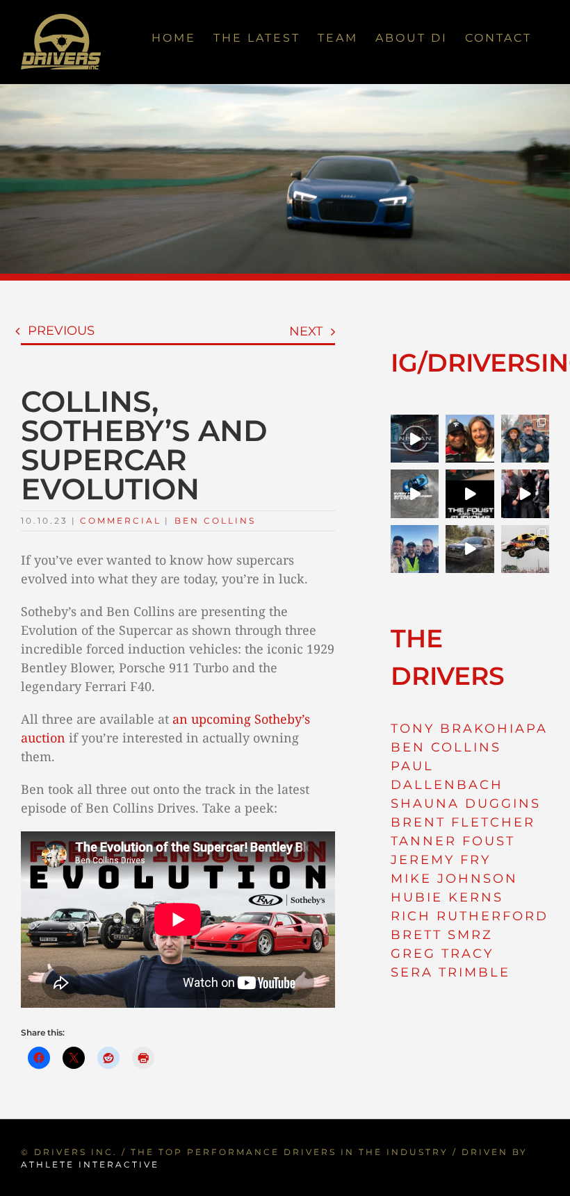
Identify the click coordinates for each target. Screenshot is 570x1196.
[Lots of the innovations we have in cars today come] (470, 493)
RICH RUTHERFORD (469, 916)
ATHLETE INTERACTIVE (90, 1164)
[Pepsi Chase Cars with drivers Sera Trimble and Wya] (415, 493)
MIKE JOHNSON (454, 878)
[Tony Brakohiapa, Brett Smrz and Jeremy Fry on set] (415, 549)
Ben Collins (215, 520)
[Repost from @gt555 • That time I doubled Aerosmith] (470, 439)
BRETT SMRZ (442, 934)
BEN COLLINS (446, 747)
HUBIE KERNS (447, 897)
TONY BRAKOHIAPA (469, 728)
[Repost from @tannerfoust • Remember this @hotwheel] (525, 549)
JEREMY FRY (441, 859)
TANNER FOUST (453, 841)
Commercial (120, 520)
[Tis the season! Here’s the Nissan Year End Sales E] (415, 439)
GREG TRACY (442, 953)
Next (306, 331)
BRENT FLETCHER (463, 822)
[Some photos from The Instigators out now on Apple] (525, 439)
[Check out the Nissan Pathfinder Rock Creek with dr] (470, 549)
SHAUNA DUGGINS (466, 803)
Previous (61, 330)
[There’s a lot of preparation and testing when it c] (525, 493)
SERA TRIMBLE (450, 972)
